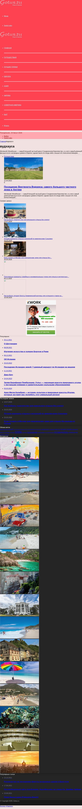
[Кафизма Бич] (19, 638)
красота (57, 429)
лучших (69, 429)
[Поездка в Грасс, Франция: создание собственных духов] (19, 750)
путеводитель (61, 432)
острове (12, 432)
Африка (7, 95)
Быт (6, 114)
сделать (2, 434)
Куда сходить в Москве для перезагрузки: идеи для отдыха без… (28, 258)
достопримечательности (34, 429)
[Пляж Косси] (19, 571)
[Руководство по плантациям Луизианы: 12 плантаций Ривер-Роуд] (19, 615)
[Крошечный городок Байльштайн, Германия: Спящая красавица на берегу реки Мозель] (19, 660)
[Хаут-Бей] (19, 705)
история (51, 429)
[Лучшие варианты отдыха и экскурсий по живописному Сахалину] (15, 237)
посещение (32, 432)
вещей (10, 429)
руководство (73, 432)
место (2, 432)
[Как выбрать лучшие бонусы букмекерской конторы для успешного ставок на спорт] (15, 294)
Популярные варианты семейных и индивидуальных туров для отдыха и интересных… (36, 277)
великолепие (4, 429)
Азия (6, 86)
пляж (18, 432)
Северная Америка (12, 105)
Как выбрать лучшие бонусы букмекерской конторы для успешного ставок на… (33, 296)
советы (6, 434)
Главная (3, 141)
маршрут (75, 429)
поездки (24, 432)
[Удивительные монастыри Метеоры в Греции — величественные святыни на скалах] (19, 593)
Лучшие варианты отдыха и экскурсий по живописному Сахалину (28, 239)
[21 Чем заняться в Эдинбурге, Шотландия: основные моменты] (19, 772)
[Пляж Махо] (19, 481)
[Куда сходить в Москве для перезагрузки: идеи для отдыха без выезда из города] (15, 256)
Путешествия (10, 57)
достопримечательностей (20, 429)
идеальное (45, 429)
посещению (41, 432)
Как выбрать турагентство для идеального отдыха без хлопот (27, 220)
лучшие (63, 429)
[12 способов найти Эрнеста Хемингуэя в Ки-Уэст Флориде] (19, 683)
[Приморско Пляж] (19, 503)
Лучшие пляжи (11, 67)
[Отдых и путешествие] (11, 5)
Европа (7, 76)
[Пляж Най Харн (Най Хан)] (19, 548)
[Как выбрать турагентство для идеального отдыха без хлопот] (15, 218)
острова (7, 432)
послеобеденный (49, 432)
